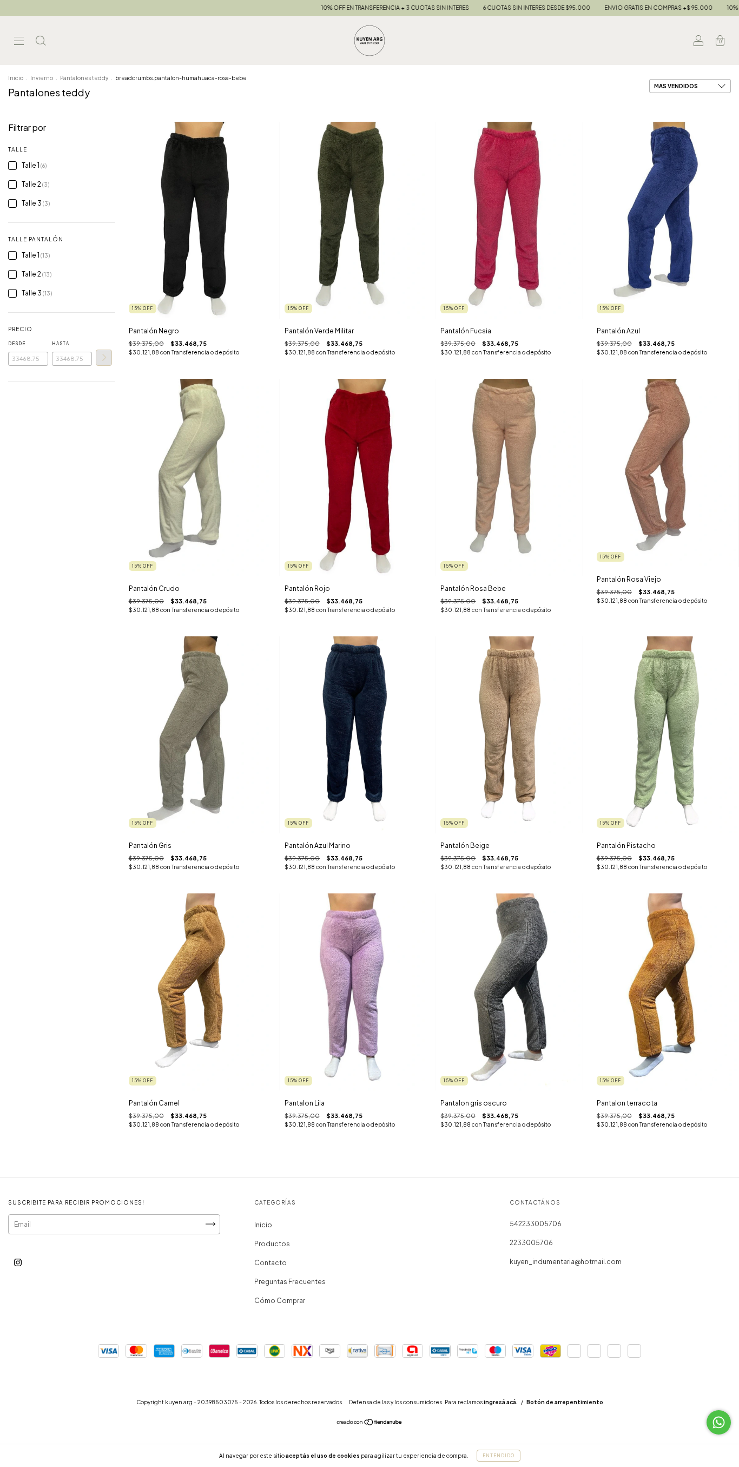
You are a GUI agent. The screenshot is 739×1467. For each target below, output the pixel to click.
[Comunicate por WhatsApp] (719, 1422)
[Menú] (19, 42)
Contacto (270, 1263)
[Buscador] (40, 42)
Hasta (60, 343)
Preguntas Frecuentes (290, 1282)
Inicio (15, 78)
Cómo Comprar (279, 1301)
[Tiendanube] (370, 1423)
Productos (272, 1244)
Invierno (41, 78)
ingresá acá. (501, 1402)
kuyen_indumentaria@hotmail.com (566, 1262)
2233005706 (531, 1243)
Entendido (498, 1455)
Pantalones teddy (84, 78)
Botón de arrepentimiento (564, 1402)
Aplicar (104, 358)
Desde (16, 343)
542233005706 (536, 1224)
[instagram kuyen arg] (18, 1262)
